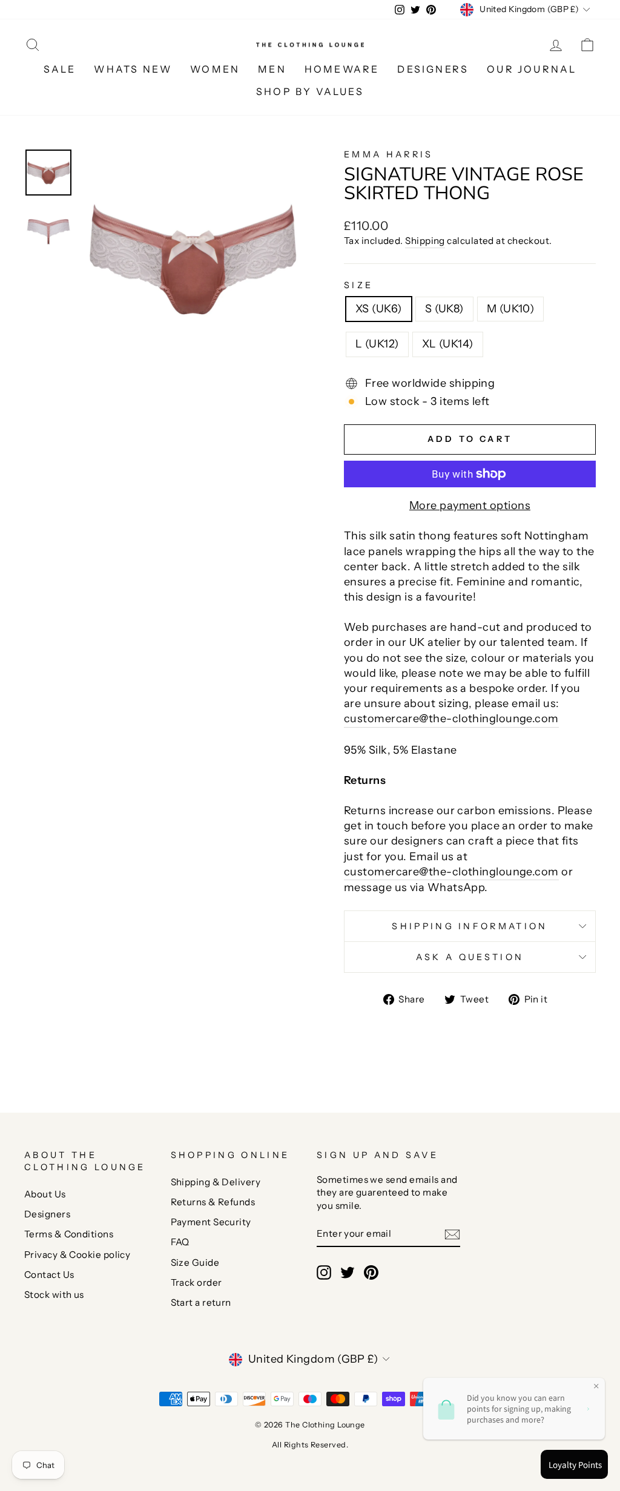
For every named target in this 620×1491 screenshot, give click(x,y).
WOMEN (215, 69)
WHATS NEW (133, 69)
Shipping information (469, 926)
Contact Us (49, 1274)
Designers (47, 1214)
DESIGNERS (433, 69)
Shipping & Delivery (216, 1182)
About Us (45, 1194)
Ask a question (470, 957)
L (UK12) (377, 344)
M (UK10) (511, 308)
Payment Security (211, 1222)
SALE (60, 69)
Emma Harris (389, 154)
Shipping (425, 240)
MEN (272, 69)
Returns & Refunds (213, 1202)
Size (358, 285)
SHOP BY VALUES (310, 91)
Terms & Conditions (68, 1234)
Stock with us (54, 1294)
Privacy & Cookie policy (77, 1254)
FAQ (180, 1242)
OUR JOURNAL (531, 69)
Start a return (201, 1302)
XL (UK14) (447, 344)
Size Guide (195, 1262)
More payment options (469, 505)
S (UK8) (444, 308)
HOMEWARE (342, 69)
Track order (196, 1282)
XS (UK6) (378, 308)
